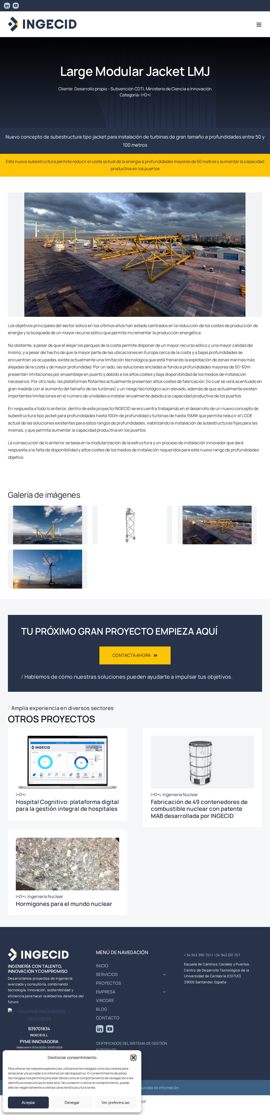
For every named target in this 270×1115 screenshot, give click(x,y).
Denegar (72, 1102)
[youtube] (109, 1029)
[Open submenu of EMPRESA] (164, 992)
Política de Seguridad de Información (148, 1087)
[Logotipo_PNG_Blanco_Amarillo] (38, 950)
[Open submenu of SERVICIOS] (164, 974)
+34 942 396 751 (197, 955)
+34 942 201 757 (227, 955)
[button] (133, 1057)
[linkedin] (99, 1029)
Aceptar (28, 1102)
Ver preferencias (116, 1102)
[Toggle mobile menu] (259, 24)
